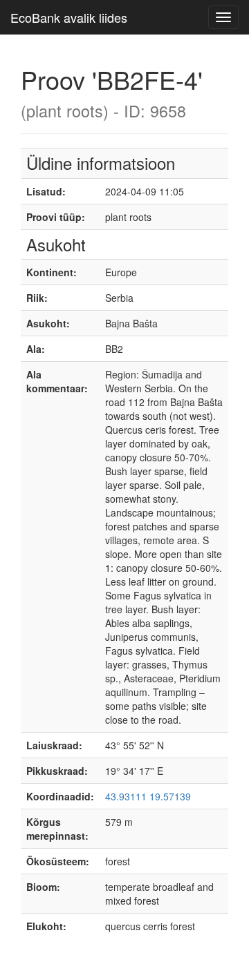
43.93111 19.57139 (148, 796)
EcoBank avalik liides (68, 17)
